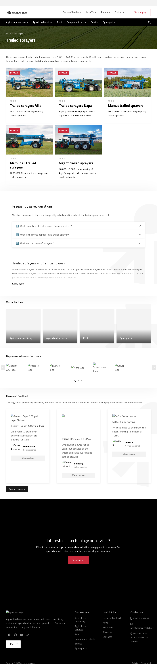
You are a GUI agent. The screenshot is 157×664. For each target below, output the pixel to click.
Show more (18, 284)
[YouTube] (21, 635)
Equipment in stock (85, 639)
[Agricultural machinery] (23, 326)
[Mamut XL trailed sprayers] (29, 155)
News (106, 622)
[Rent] (97, 326)
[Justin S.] (129, 446)
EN (11, 644)
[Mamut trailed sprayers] (127, 95)
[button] (75, 380)
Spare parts (81, 648)
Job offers (108, 627)
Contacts (107, 637)
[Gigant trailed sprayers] (78, 155)
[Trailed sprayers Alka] (29, 95)
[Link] (17, 12)
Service (78, 643)
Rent (77, 634)
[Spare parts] (134, 326)
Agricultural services (80, 627)
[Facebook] (9, 635)
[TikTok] (28, 635)
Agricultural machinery (80, 619)
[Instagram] (15, 635)
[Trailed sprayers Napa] (78, 95)
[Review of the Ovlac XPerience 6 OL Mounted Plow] (78, 446)
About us (107, 632)
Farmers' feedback (112, 618)
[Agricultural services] (60, 326)
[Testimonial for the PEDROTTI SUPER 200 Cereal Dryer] (28, 446)
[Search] (149, 22)
